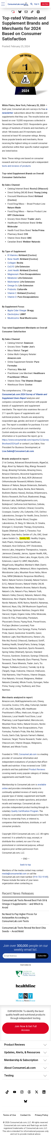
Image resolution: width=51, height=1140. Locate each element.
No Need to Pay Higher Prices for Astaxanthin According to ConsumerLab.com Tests (19, 918)
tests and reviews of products (16, 166)
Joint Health (13, 270)
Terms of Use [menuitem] (9, 1115)
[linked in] (43, 1091)
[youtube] (14, 1091)
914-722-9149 (40, 877)
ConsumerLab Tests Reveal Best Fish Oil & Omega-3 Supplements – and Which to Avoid (24, 904)
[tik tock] (7, 1091)
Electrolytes (13, 314)
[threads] (29, 1091)
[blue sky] (25, 1101)
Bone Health (13, 259)
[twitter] (36, 1091)
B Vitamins (12, 255)
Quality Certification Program (24, 811)
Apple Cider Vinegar (16, 310)
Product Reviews (37, 769)
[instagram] (21, 1091)
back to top (25, 864)
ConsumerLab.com (28, 754)
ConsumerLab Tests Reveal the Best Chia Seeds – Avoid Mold (24, 929)
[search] (31, 4)
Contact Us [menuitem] (25, 1115)
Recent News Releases (18, 893)
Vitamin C (11, 293)
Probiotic (11, 289)
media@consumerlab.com (14, 873)
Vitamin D (12, 297)
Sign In (36, 4)
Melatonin (12, 278)
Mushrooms (13, 318)
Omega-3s (12, 285)
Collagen (11, 263)
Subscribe (42, 956)
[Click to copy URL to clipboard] (32, 11)
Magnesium (13, 274)
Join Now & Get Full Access (26, 1028)
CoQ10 (10, 266)
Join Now (45, 4)
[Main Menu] (3, 4)
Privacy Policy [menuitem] (41, 1115)
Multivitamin (13, 282)
